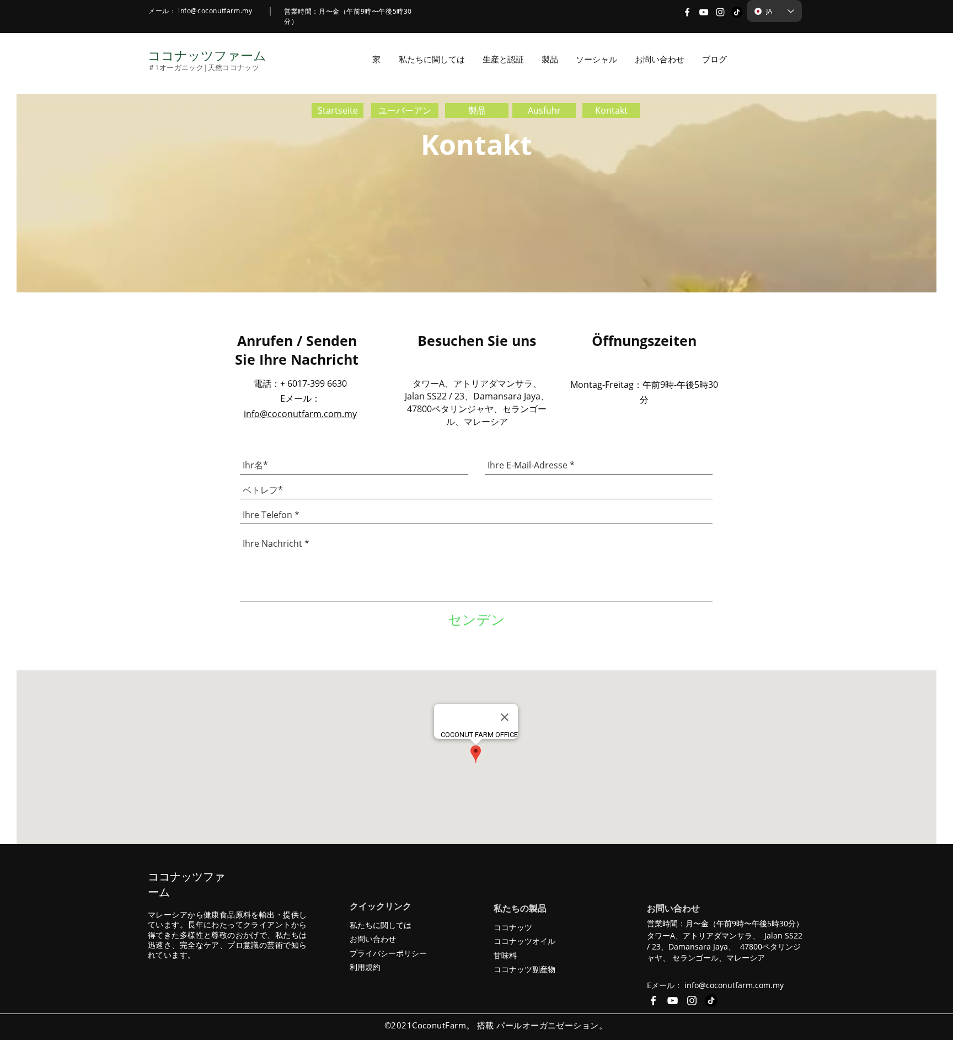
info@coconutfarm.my (215, 10)
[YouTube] (703, 12)
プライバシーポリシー (388, 953)
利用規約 (365, 967)
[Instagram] (720, 12)
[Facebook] (687, 12)
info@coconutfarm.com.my (300, 414)
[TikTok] (736, 12)
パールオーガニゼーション (547, 1025)
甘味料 (505, 955)
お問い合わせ (373, 939)
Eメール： (300, 398)
